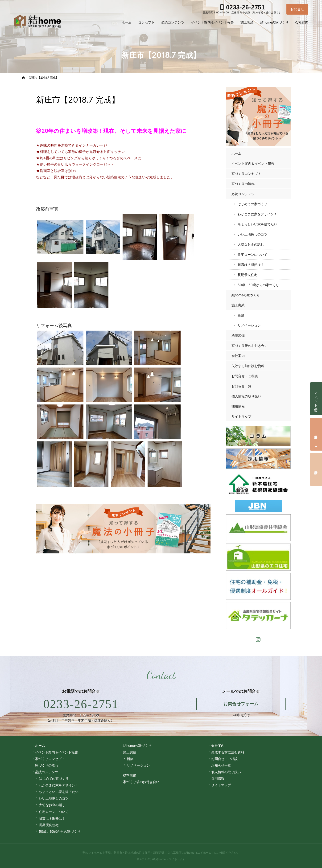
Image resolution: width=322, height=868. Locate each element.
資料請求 (316, 468)
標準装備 (238, 335)
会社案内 (238, 356)
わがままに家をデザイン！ (257, 214)
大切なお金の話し (251, 244)
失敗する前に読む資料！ (249, 366)
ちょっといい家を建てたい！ (259, 224)
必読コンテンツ (243, 194)
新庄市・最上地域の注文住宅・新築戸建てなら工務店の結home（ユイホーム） (164, 852)
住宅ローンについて (252, 254)
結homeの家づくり (245, 295)
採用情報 (238, 406)
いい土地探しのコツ (252, 234)
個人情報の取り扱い (246, 396)
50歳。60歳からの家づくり (258, 285)
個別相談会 (316, 433)
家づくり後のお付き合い (249, 346)
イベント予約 (316, 398)
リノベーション (249, 325)
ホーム (236, 153)
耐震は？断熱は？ (251, 265)
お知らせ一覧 (241, 386)
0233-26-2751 (81, 704)
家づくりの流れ (243, 184)
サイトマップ (241, 416)
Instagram (258, 639)
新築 (241, 315)
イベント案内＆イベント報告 (252, 163)
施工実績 (238, 305)
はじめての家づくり (252, 204)
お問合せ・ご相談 (244, 376)
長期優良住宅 (247, 275)
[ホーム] (23, 77)
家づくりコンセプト (246, 174)
